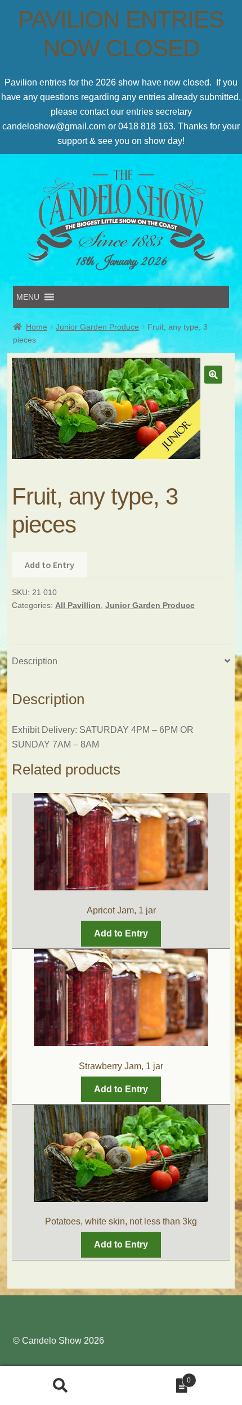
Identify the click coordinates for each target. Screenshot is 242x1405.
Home (36, 326)
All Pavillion (78, 605)
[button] (27, 297)
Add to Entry (49, 564)
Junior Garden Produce (97, 326)
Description (34, 661)
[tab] (121, 661)
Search (60, 1386)
